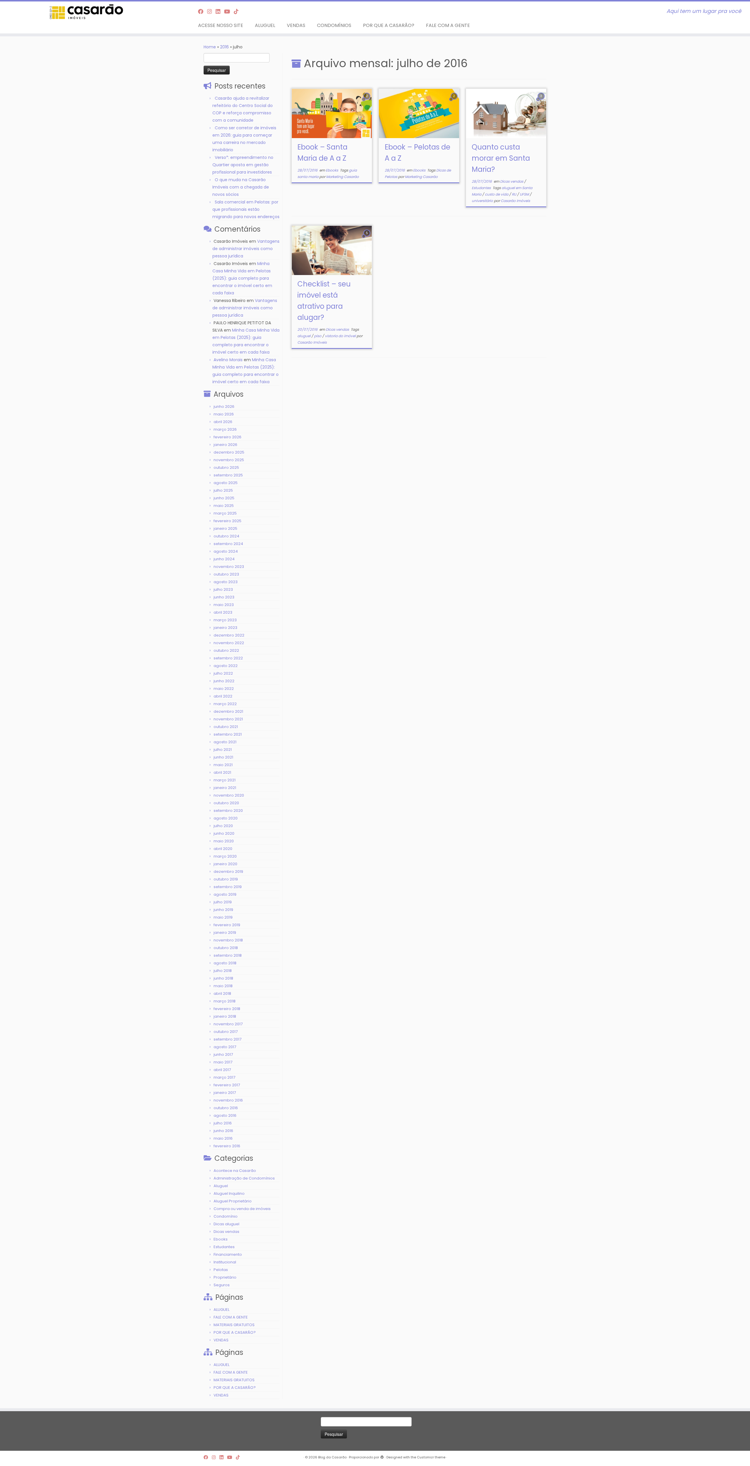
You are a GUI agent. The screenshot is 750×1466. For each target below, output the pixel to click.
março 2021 (225, 780)
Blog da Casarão (332, 1457)
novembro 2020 (229, 795)
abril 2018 (222, 993)
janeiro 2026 (225, 444)
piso (318, 335)
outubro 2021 (226, 726)
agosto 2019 (225, 894)
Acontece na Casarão (235, 1170)
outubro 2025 (226, 467)
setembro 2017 (227, 1039)
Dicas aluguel (226, 1224)
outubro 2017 (226, 1031)
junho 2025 (224, 498)
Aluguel (221, 1186)
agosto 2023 (226, 582)
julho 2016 (223, 1123)
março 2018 (225, 1001)
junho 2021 (223, 757)
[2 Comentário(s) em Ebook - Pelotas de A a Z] (454, 101)
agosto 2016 (225, 1115)
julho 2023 (223, 589)
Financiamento (228, 1254)
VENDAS (296, 25)
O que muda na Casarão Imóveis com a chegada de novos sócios (240, 187)
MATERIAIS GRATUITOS (234, 1325)
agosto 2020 (226, 818)
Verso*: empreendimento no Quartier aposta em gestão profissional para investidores (242, 165)
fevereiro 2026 (227, 437)
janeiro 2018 (225, 1016)
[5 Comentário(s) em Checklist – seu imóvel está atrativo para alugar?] (367, 238)
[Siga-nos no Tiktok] (238, 11)
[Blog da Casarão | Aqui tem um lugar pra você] (86, 11)
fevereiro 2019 (227, 925)
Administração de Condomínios (244, 1178)
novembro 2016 (228, 1100)
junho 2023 (224, 597)
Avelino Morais (228, 360)
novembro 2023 (229, 566)
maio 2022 (224, 688)
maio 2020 (224, 841)
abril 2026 (223, 422)
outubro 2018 (226, 948)
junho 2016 (223, 1131)
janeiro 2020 (225, 864)
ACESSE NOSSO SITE (220, 25)
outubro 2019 (226, 879)
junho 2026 (224, 406)
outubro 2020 (226, 803)
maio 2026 (224, 414)
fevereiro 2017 (227, 1085)
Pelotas (221, 1269)
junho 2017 (223, 1054)
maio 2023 (224, 605)
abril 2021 (222, 772)
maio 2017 (223, 1062)
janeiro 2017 (225, 1092)
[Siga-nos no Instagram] (211, 11)
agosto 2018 (225, 963)
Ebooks (221, 1239)
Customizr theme (431, 1457)
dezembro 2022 (229, 635)
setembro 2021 (228, 734)
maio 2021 (223, 765)
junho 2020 (224, 833)
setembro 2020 (228, 810)
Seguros (222, 1285)
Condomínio (226, 1216)
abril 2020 (223, 848)
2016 (224, 47)
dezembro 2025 (229, 452)
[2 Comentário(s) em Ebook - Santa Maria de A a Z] (367, 101)
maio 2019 (223, 917)
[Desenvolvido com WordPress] (382, 1456)
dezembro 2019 (228, 871)
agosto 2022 (226, 665)
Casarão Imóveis (515, 200)
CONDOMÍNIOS (334, 25)
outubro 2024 (226, 536)
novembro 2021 (228, 719)
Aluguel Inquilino (229, 1193)
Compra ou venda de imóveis (242, 1209)
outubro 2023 (226, 574)
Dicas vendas (226, 1231)
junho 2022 (224, 681)
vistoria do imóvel (341, 335)
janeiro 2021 (225, 787)
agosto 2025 (226, 483)
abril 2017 (222, 1070)
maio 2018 (223, 986)
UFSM (525, 194)
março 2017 (224, 1077)
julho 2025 (223, 490)
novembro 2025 (229, 460)
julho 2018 (223, 970)
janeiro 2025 (225, 528)
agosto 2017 (225, 1047)
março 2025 (225, 513)
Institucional (225, 1262)
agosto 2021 (225, 742)
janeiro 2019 (225, 932)
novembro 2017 (228, 1024)
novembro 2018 (228, 940)
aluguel (304, 335)
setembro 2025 (228, 475)
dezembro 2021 (228, 711)
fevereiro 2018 (227, 1009)
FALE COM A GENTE (448, 25)
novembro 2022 (229, 643)
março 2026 (225, 429)
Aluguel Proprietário (233, 1201)
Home (210, 47)
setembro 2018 (228, 955)
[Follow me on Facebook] (202, 11)
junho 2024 (224, 559)
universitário (483, 200)
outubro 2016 (226, 1108)
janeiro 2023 (225, 627)
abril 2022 (223, 696)
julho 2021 (223, 749)
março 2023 (225, 620)
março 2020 (225, 856)
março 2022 (225, 704)
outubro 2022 (226, 650)
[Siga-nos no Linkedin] (220, 11)
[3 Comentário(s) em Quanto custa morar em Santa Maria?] (541, 101)
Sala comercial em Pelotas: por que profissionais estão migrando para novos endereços (245, 209)
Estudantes (224, 1247)
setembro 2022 (228, 658)
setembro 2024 (228, 544)
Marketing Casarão (342, 176)
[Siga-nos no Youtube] (229, 11)
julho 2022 (223, 673)
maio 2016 (223, 1138)
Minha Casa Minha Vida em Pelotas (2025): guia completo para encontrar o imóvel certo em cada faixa (242, 278)
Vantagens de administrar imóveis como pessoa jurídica (245, 248)
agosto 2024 (226, 551)
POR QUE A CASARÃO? (388, 25)
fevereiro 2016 (227, 1146)
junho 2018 (223, 978)
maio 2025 (224, 505)
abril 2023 (223, 612)
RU (514, 194)
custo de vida (497, 194)
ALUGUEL (265, 25)
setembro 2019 (228, 887)
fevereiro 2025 (227, 521)
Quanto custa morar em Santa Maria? (501, 158)
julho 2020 (223, 826)
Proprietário (225, 1277)
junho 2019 (223, 909)
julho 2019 (223, 902)
